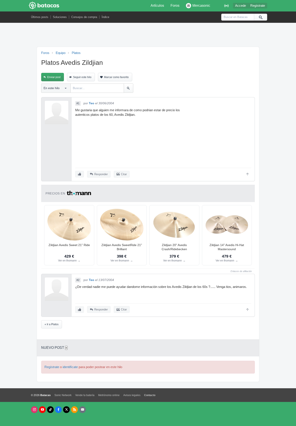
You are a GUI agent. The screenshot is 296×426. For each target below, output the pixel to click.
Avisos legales (131, 395)
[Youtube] (42, 409)
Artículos (157, 5)
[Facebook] (58, 409)
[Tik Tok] (50, 409)
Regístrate (257, 5)
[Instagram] (34, 409)
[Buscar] (260, 17)
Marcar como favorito (116, 77)
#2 (78, 280)
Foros (175, 5)
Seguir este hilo (82, 77)
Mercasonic (201, 5)
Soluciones (60, 17)
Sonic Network (63, 395)
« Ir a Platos (52, 324)
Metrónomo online (109, 395)
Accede (240, 5)
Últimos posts (39, 17)
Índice (105, 17)
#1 (78, 103)
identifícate (70, 367)
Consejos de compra (84, 17)
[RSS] (74, 409)
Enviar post (53, 77)
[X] (66, 409)
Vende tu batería (84, 395)
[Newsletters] (82, 409)
